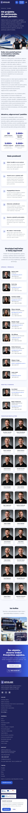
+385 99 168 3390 (16, 353)
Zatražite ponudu (14, 666)
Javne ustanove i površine (7, 735)
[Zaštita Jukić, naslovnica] (5, 2)
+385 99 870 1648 (16, 395)
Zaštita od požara (5, 701)
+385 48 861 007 (15, 276)
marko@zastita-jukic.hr (16, 274)
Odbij (14, 809)
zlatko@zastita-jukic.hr (16, 350)
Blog (2, 772)
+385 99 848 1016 (16, 315)
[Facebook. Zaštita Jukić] (2, 692)
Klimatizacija (4, 710)
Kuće (2, 718)
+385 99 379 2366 (16, 303)
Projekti (3, 768)
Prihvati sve (6, 809)
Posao (2, 774)
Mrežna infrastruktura (6, 706)
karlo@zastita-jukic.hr (16, 287)
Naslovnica (3, 8)
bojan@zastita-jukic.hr (16, 406)
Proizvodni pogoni (5, 729)
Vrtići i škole (4, 743)
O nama (3, 770)
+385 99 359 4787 (16, 328)
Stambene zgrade (5, 722)
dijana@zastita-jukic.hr (16, 312)
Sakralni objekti (4, 741)
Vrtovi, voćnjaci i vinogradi (7, 726)
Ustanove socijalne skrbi (7, 737)
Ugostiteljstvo (4, 733)
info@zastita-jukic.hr (16, 375)
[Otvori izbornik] (26, 2)
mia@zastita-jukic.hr (16, 337)
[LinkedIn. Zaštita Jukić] (9, 692)
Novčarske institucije (6, 739)
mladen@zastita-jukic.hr (17, 325)
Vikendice (3, 724)
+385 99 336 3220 (16, 409)
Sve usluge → (4, 712)
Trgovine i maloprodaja (6, 731)
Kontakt (3, 776)
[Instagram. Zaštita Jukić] (6, 692)
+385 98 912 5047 (16, 278)
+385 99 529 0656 (16, 340)
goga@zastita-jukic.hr (16, 299)
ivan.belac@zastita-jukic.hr (17, 392)
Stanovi (3, 720)
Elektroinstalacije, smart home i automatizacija (12, 703)
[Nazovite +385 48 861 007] (16, 2)
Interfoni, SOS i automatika (7, 708)
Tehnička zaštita (5, 699)
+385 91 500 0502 (16, 290)
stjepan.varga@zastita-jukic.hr (18, 363)
